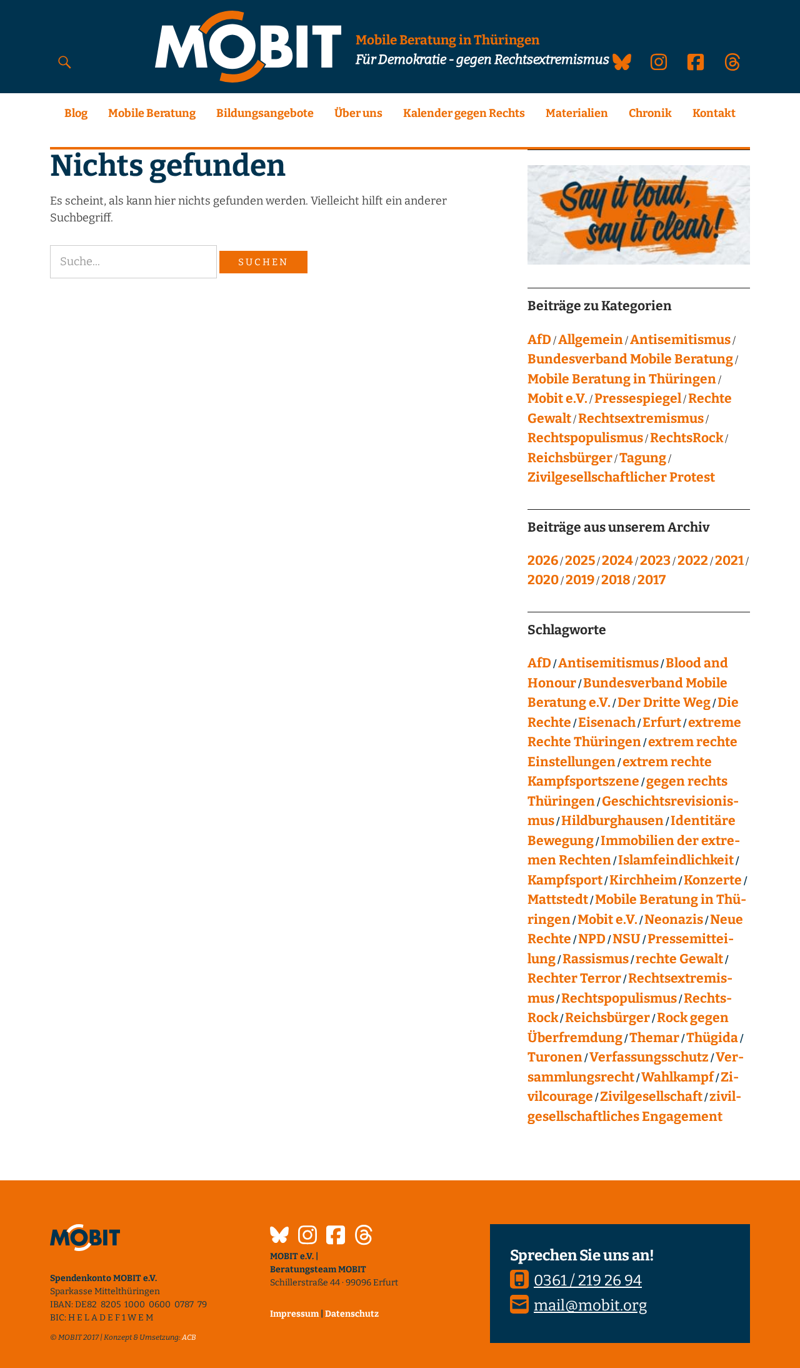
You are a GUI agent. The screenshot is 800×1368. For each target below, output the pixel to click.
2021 (729, 560)
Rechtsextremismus (641, 418)
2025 (580, 560)
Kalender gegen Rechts (464, 113)
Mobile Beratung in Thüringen (622, 379)
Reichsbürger (570, 458)
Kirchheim (643, 880)
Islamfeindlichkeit (676, 860)
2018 (616, 580)
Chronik (650, 113)
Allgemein (590, 340)
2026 (543, 560)
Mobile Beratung (152, 113)
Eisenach (607, 722)
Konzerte (713, 880)
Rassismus (595, 959)
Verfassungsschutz (649, 1057)
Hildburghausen (612, 821)
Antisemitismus (680, 340)
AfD (539, 340)
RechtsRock (686, 438)
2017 (652, 580)
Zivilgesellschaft (651, 1096)
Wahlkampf (677, 1077)
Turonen (555, 1057)
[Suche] (64, 61)
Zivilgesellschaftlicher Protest (621, 477)
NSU (626, 939)
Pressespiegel (637, 398)
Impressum (294, 1314)
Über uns (358, 113)
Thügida (712, 1038)
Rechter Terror (574, 978)
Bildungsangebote (265, 113)
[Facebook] (335, 1236)
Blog (76, 113)
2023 (655, 560)
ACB (189, 1337)
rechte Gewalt (679, 959)
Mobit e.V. (558, 398)
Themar (654, 1038)
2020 (543, 580)
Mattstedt (558, 899)
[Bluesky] (279, 1236)
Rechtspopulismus (585, 438)
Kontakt (714, 113)
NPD (592, 939)
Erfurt (661, 722)
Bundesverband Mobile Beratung (630, 359)
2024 (617, 560)
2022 (693, 560)
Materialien (577, 113)
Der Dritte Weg (664, 702)
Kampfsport (565, 880)
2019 (580, 580)
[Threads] (363, 1236)
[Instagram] (307, 1236)
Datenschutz (352, 1314)
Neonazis (673, 919)
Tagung (642, 458)
